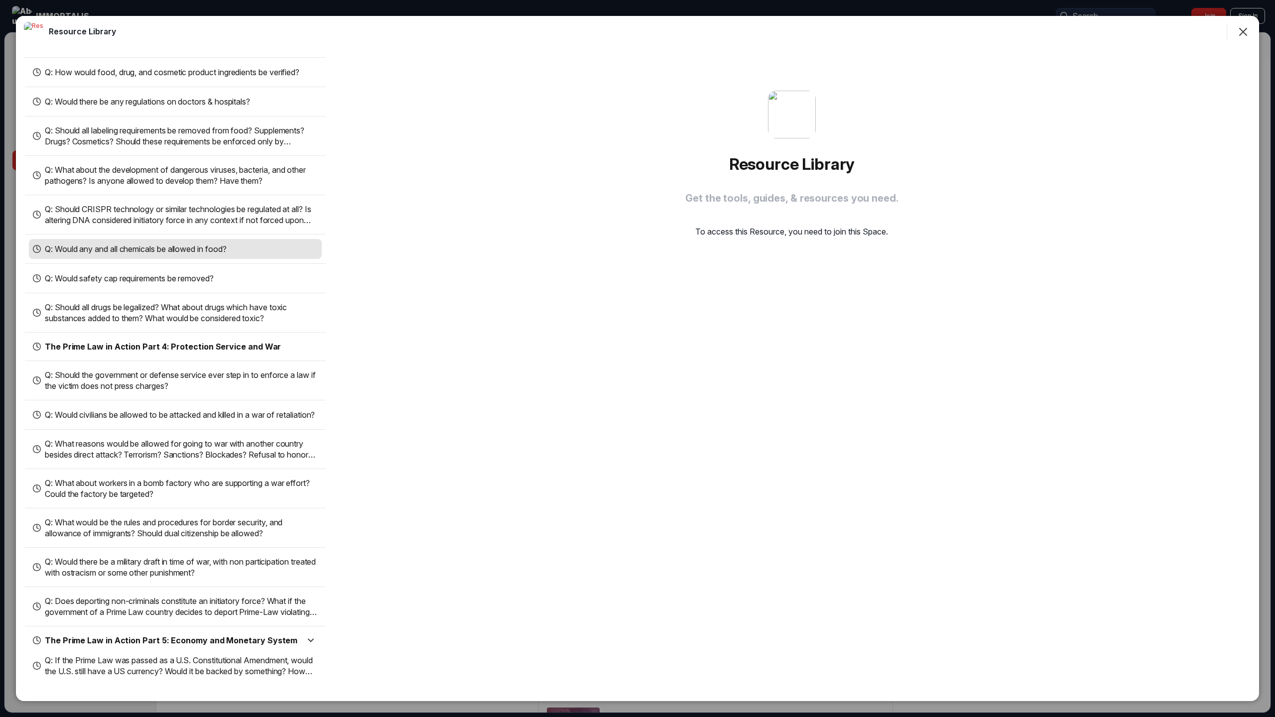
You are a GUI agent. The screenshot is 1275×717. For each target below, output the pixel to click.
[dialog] (637, 358)
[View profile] (34, 32)
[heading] (82, 31)
